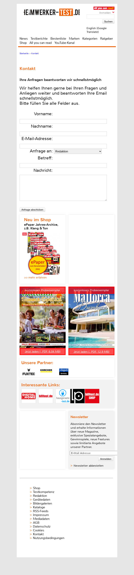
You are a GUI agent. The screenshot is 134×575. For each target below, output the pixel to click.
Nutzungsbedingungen (48, 538)
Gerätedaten (41, 499)
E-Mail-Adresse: (37, 138)
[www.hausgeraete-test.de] (62, 406)
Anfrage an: (41, 151)
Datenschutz (41, 526)
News (24, 38)
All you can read (40, 43)
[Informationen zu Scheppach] (63, 371)
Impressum (41, 515)
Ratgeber (106, 38)
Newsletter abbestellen (88, 465)
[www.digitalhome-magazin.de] (28, 406)
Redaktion (40, 496)
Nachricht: (43, 170)
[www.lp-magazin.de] (77, 406)
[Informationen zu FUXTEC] (28, 371)
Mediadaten (41, 519)
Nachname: (42, 126)
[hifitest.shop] (92, 406)
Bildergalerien (42, 503)
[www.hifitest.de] (45, 406)
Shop (23, 43)
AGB (36, 523)
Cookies (38, 530)
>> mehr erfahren (35, 277)
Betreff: (45, 158)
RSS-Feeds (40, 511)
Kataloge (39, 507)
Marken (74, 38)
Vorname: (43, 113)
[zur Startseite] (52, 12)
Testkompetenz (43, 492)
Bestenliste (58, 38)
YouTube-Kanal (64, 43)
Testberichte (39, 38)
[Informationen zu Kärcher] (46, 371)
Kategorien (89, 38)
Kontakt (38, 534)
